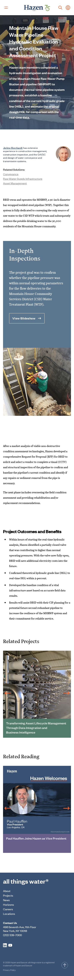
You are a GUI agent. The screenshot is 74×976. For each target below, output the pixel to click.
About (6, 891)
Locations (9, 914)
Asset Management (15, 183)
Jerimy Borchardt (13, 148)
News (6, 900)
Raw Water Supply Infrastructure (22, 179)
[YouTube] (10, 945)
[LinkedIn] (5, 945)
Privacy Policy (9, 970)
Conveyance (10, 174)
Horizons (8, 904)
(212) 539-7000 (12, 935)
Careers (8, 909)
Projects (8, 895)
